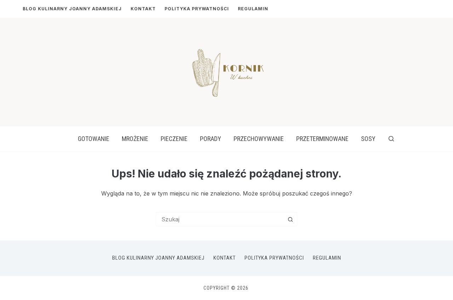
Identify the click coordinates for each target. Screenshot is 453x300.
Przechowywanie (259, 138)
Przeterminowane (322, 138)
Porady (210, 138)
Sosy (368, 138)
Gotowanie (93, 138)
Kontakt (143, 8)
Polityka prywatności (197, 8)
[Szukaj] (391, 138)
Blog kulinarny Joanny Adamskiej (72, 8)
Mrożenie (135, 138)
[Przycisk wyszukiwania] (290, 219)
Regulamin (253, 8)
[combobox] (219, 219)
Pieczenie (174, 138)
